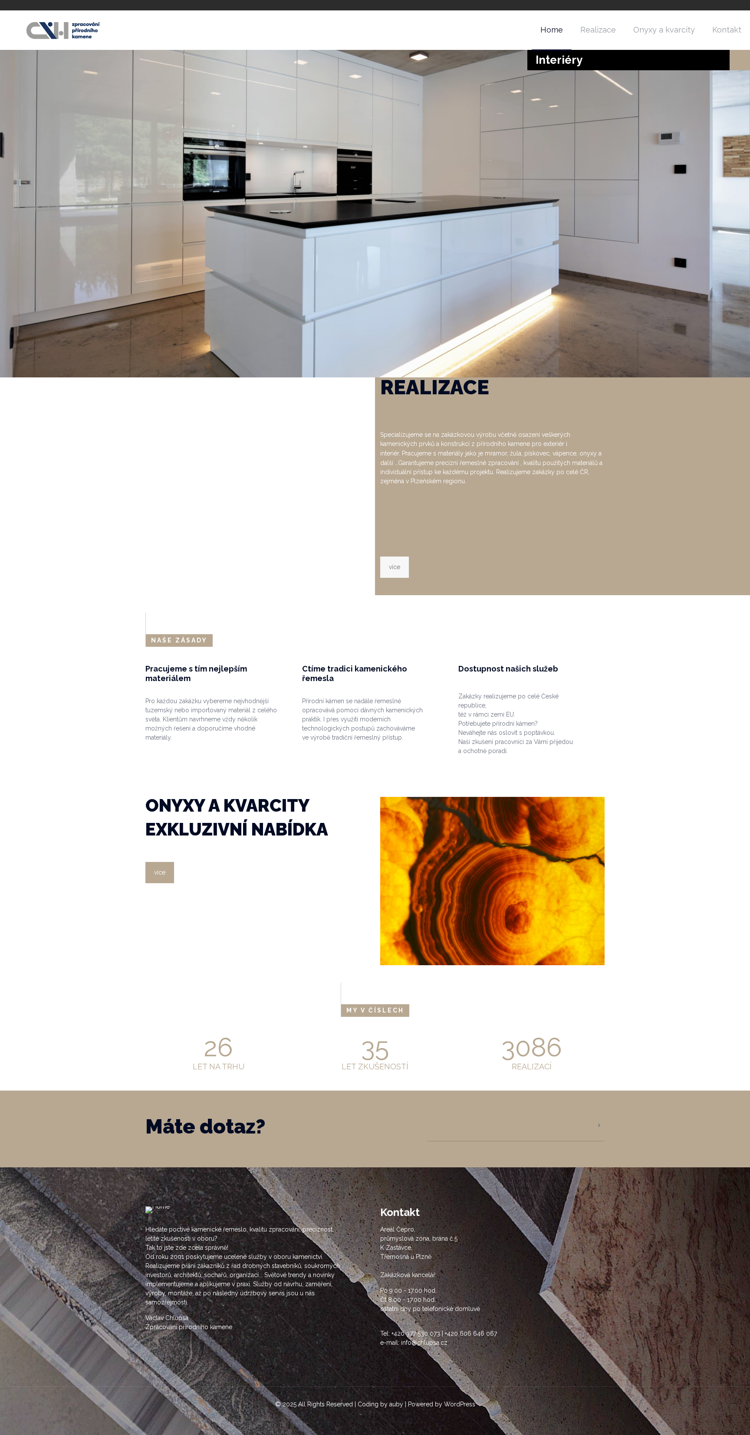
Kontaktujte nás (574, 1125)
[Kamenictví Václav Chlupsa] (64, 29)
